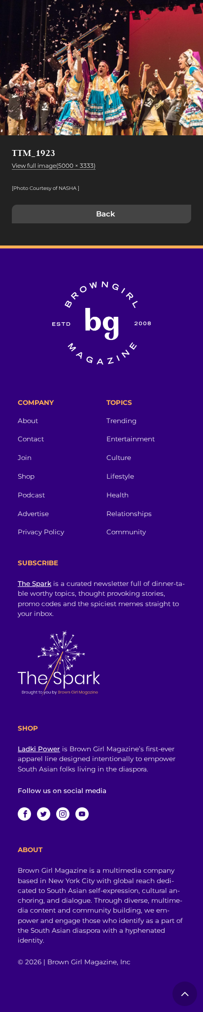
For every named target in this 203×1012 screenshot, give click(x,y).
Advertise (33, 514)
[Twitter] (43, 814)
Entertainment (130, 439)
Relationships (129, 514)
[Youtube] (82, 814)
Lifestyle (120, 476)
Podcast (31, 495)
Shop (26, 476)
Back (105, 213)
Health (117, 495)
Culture (118, 457)
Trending (121, 421)
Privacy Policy (41, 532)
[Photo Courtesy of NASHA (45, 188)
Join (25, 457)
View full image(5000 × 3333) (54, 165)
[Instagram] (62, 814)
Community (126, 532)
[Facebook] (24, 814)
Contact (31, 439)
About (28, 421)
